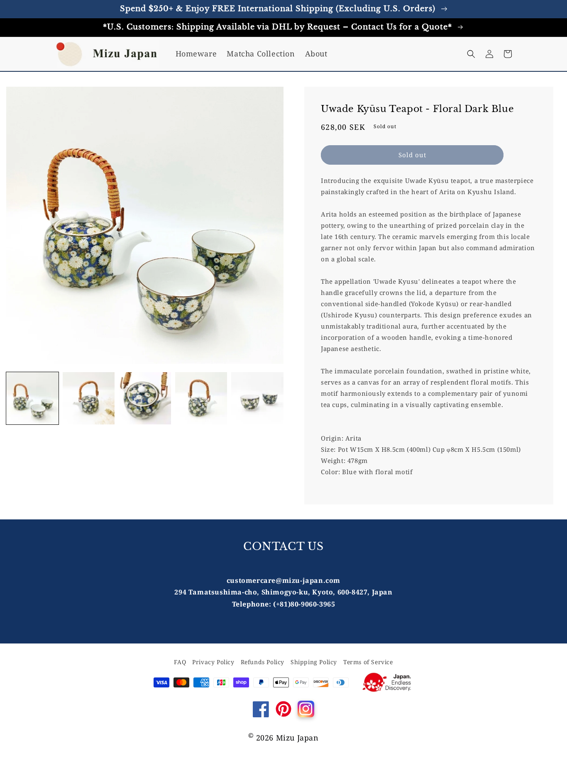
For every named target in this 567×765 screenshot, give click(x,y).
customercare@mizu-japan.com (283, 580)
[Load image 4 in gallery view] (201, 398)
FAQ (180, 662)
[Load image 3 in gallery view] (145, 398)
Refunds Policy (262, 662)
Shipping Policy (314, 662)
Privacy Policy (213, 662)
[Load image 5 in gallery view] (257, 398)
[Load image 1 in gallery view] (32, 398)
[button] (471, 54)
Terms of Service (368, 662)
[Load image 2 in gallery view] (89, 398)
